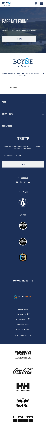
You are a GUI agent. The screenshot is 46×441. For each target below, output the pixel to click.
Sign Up (23, 164)
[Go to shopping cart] (36, 3)
